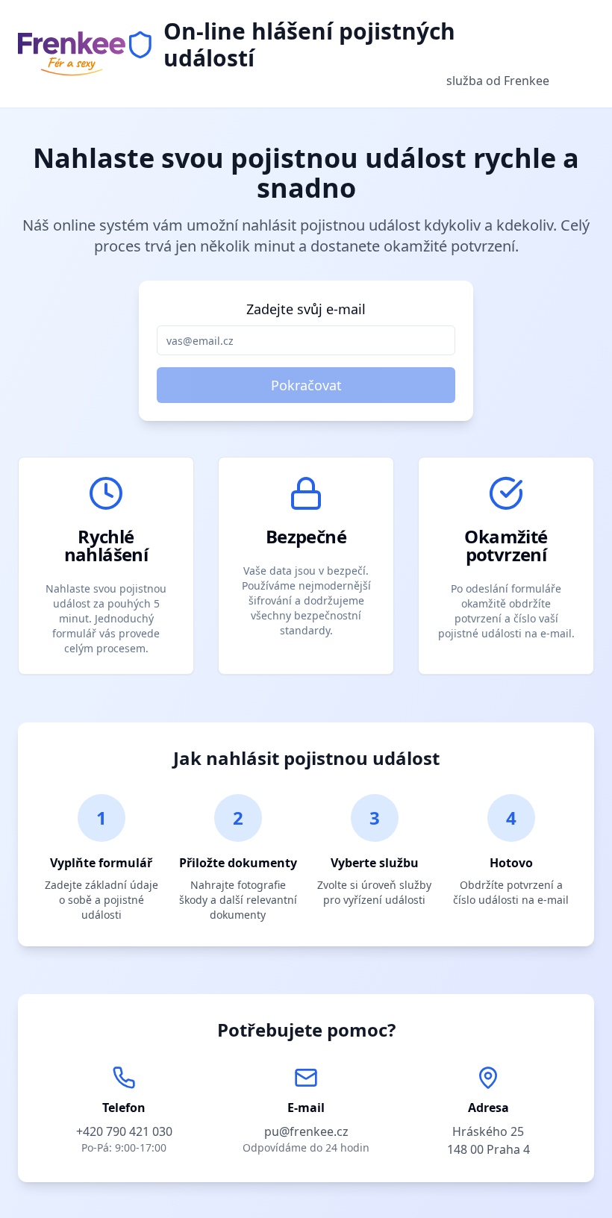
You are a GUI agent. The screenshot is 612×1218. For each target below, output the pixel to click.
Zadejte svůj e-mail (306, 309)
